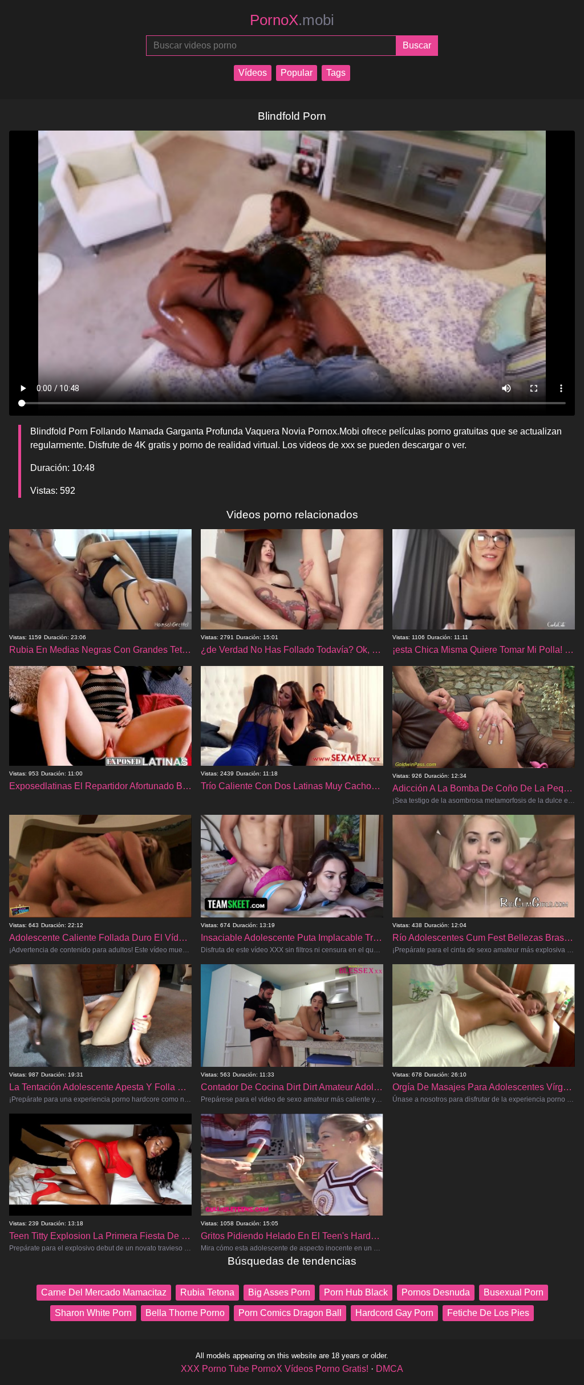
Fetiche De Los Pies (488, 1313)
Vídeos (252, 73)
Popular (297, 73)
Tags (336, 73)
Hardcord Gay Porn (394, 1313)
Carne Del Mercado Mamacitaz (104, 1292)
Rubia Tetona (207, 1292)
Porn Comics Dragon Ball (290, 1313)
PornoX (292, 20)
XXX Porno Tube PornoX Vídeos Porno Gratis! (274, 1369)
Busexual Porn (514, 1292)
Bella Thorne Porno (185, 1313)
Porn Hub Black (356, 1292)
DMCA (389, 1369)
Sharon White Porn (93, 1313)
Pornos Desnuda (436, 1292)
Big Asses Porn (279, 1292)
